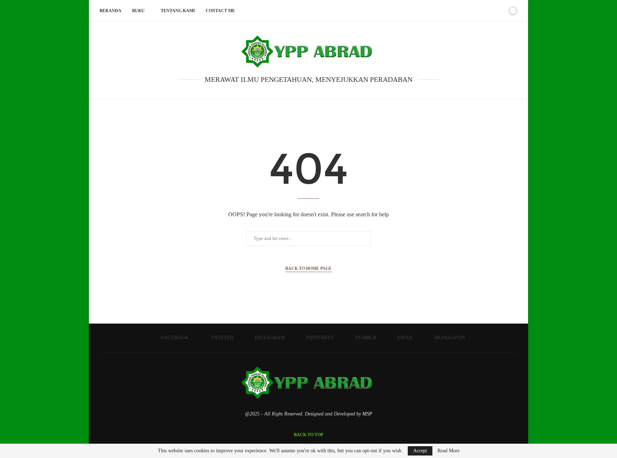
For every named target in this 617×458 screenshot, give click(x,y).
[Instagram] (460, 10)
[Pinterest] (468, 10)
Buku (138, 10)
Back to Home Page (308, 268)
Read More (448, 450)
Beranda (110, 10)
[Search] (500, 10)
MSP (367, 414)
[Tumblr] (475, 10)
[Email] (483, 10)
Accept (420, 450)
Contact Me (220, 10)
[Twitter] (453, 10)
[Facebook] (445, 10)
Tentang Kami (178, 10)
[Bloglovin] (490, 10)
